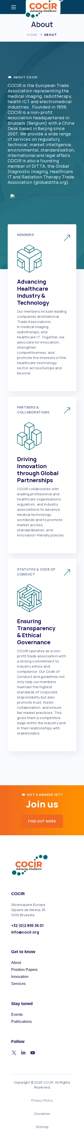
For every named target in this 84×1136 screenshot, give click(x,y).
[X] (14, 1052)
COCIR (48, 1082)
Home (32, 35)
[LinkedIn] (23, 1052)
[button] (42, 821)
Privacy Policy (42, 1100)
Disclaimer (42, 1113)
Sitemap (42, 1127)
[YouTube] (32, 1052)
